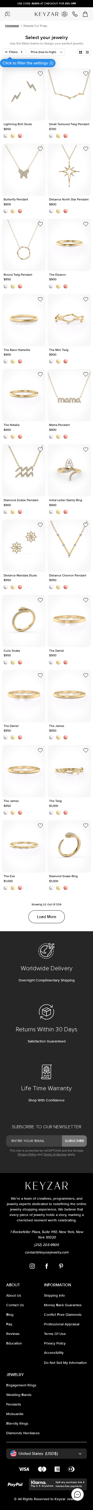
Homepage (12, 25)
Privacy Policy (27, 1154)
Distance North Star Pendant (69, 169)
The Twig (69, 771)
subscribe (74, 1141)
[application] (77, 1494)
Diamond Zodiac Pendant (24, 470)
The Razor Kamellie (24, 320)
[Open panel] (7, 14)
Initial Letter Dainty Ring (69, 470)
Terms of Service (55, 1154)
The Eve (24, 846)
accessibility (54, 1352)
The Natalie (23, 395)
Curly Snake (24, 620)
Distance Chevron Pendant (69, 545)
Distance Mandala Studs (23, 545)
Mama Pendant (69, 395)
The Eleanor (69, 244)
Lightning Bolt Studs (24, 94)
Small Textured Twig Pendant (69, 94)
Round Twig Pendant (24, 244)
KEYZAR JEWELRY (45, 12)
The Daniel (69, 620)
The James (69, 696)
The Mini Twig (69, 320)
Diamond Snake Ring (69, 846)
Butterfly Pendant (24, 169)
